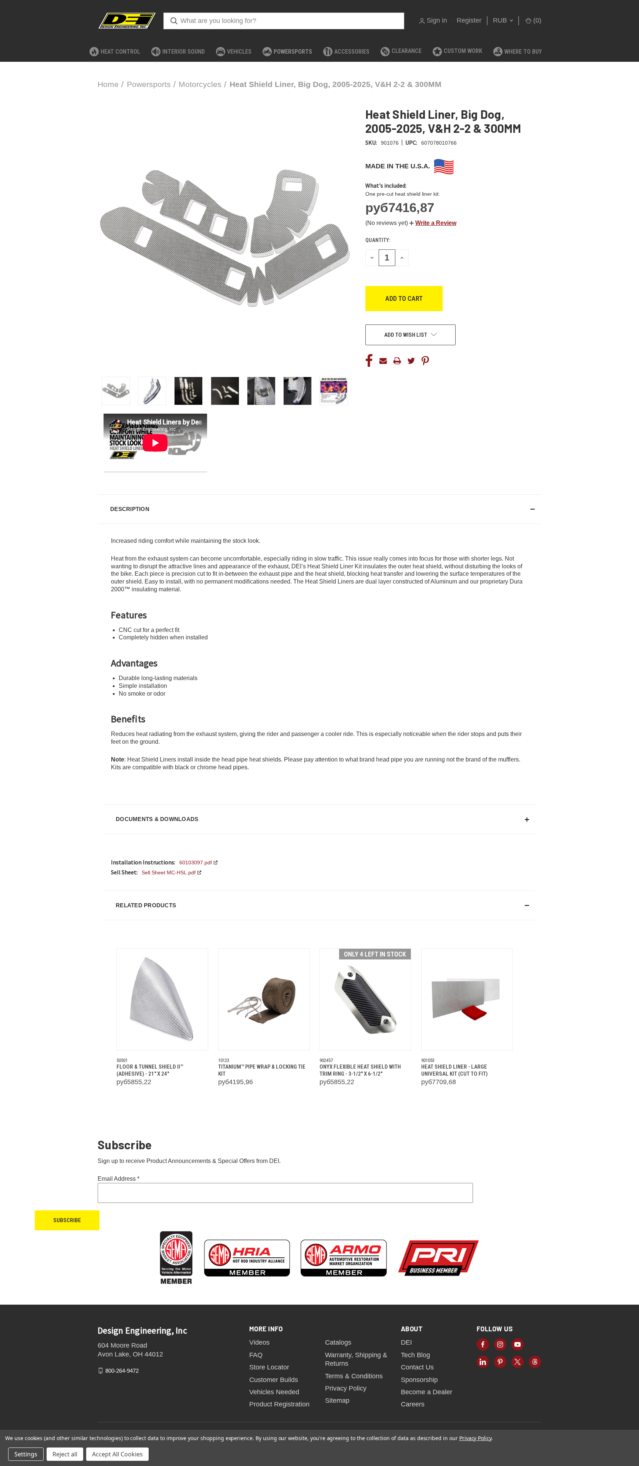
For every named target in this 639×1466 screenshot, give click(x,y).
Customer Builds (273, 1379)
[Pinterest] (425, 360)
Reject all (65, 1454)
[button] (432, 223)
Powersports (293, 51)
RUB (501, 20)
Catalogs (338, 1342)
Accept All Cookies (117, 1454)
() (536, 20)
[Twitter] (411, 360)
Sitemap (337, 1400)
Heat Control (120, 51)
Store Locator (269, 1367)
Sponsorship (419, 1379)
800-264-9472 (122, 1370)
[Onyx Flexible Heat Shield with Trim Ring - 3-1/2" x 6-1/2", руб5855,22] (365, 999)
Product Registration (279, 1404)
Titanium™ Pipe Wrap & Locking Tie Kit (261, 1070)
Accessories (351, 51)
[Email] (383, 360)
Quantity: (377, 240)
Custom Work (463, 50)
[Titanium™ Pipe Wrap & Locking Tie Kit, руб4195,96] (264, 999)
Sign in (437, 20)
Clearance (407, 50)
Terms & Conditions (354, 1376)
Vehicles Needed (274, 1392)
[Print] (397, 360)
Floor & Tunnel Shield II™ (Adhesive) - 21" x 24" (149, 1070)
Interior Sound (183, 51)
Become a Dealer (426, 1392)
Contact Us (417, 1367)
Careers (413, 1404)
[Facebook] (369, 360)
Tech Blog (415, 1355)
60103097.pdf (195, 862)
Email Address (118, 1179)
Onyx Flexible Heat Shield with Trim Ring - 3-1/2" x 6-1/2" (360, 1070)
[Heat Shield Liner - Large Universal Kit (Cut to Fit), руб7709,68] (467, 999)
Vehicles (239, 51)
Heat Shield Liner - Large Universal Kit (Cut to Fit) (454, 1070)
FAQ (256, 1355)
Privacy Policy (345, 1388)
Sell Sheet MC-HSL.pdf (169, 872)
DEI (406, 1342)
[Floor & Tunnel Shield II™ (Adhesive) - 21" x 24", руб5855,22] (162, 999)
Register (469, 20)
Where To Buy (523, 51)
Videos (259, 1342)
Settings (25, 1454)
